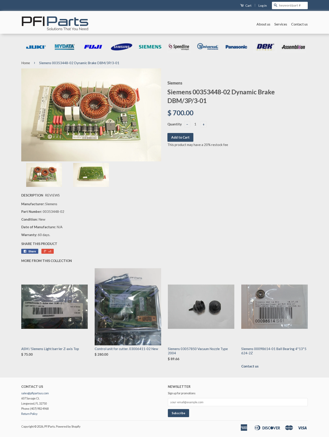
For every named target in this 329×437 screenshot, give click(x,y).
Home (25, 63)
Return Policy (29, 414)
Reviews (52, 195)
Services (280, 24)
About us (263, 24)
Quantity (174, 124)
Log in (262, 5)
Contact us (299, 24)
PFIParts (49, 426)
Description (32, 195)
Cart (248, 5)
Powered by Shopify (68, 426)
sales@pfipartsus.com (35, 393)
